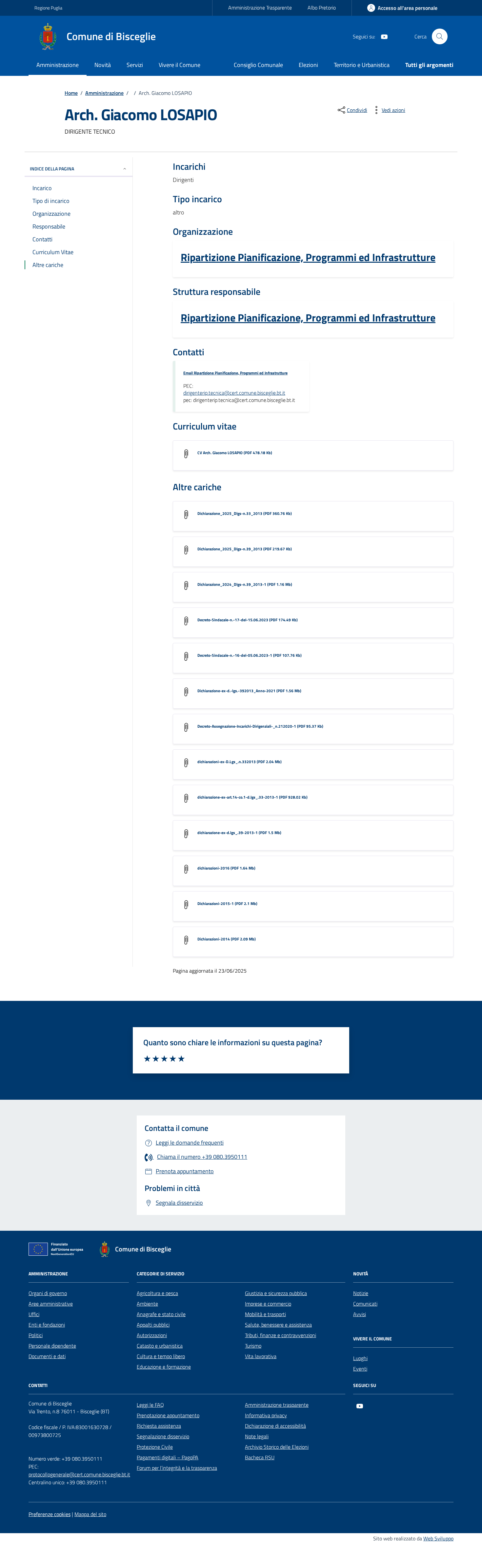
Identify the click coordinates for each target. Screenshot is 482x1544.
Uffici (34, 1314)
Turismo (253, 1346)
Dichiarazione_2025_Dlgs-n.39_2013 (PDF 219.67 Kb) (244, 549)
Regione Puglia (48, 7)
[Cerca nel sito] (440, 36)
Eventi (360, 1369)
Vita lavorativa (260, 1356)
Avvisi (359, 1314)
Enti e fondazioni (47, 1325)
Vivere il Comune (179, 64)
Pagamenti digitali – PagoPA (167, 1457)
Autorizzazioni (152, 1335)
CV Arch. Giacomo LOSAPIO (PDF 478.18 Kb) (234, 453)
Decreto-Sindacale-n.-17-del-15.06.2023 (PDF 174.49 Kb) (247, 620)
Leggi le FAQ (150, 1405)
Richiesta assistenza (159, 1426)
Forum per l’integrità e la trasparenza (177, 1468)
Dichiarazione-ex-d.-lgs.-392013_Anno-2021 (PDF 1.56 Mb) (249, 691)
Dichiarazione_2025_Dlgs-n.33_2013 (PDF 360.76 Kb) (244, 513)
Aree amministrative (51, 1304)
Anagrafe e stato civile (161, 1314)
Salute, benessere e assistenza (278, 1325)
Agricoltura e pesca (157, 1293)
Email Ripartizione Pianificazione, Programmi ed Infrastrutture (235, 373)
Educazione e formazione (164, 1367)
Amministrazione (57, 64)
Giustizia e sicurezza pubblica (276, 1293)
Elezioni (308, 64)
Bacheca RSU (259, 1457)
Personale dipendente (52, 1346)
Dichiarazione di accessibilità (275, 1426)
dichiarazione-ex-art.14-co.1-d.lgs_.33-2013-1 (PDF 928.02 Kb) (252, 797)
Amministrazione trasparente (277, 1405)
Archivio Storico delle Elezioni (277, 1447)
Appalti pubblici (153, 1325)
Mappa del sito (90, 1514)
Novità (102, 64)
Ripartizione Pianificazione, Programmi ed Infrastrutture (308, 257)
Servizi (135, 64)
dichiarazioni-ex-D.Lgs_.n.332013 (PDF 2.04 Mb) (239, 762)
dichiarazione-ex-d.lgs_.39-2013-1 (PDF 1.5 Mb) (239, 832)
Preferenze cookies (49, 1514)
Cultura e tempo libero (161, 1356)
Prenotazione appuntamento (168, 1415)
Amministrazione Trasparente (260, 7)
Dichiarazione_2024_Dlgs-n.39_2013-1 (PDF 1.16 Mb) (244, 584)
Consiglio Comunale (258, 64)
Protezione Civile (155, 1447)
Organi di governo (48, 1293)
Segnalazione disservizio (163, 1436)
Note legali (257, 1436)
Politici (36, 1335)
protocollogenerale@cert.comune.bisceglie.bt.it (79, 1474)
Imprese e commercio (268, 1304)
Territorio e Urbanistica (362, 64)
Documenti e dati (47, 1356)
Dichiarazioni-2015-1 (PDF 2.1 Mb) (227, 903)
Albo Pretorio (322, 7)
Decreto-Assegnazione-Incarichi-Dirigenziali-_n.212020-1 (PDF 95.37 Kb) (260, 726)
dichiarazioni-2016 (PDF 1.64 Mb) (226, 868)
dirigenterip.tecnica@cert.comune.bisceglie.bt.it (234, 393)
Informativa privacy (266, 1415)
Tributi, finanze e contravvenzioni (280, 1335)
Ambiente (147, 1304)
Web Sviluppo (438, 1538)
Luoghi (360, 1358)
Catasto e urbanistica (160, 1346)
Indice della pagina (52, 168)
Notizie (360, 1293)
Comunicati (365, 1304)
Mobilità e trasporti (265, 1314)
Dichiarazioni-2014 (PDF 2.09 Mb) (226, 939)
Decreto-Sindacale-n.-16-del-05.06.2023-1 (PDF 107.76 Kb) (249, 655)
